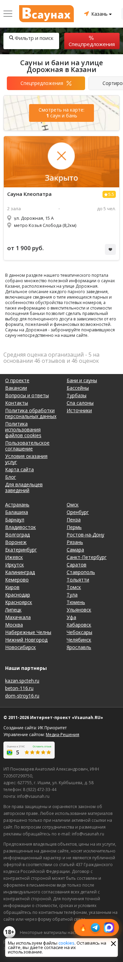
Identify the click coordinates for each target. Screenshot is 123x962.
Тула (72, 595)
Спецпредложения (92, 44)
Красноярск (18, 602)
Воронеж (16, 542)
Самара (75, 549)
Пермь (74, 527)
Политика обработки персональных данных (30, 413)
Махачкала (18, 617)
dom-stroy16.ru (22, 696)
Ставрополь (81, 572)
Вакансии (16, 388)
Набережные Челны (28, 632)
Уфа (71, 617)
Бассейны (78, 388)
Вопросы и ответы (27, 395)
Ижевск (14, 557)
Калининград (20, 572)
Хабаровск (79, 625)
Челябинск (79, 640)
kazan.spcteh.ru (22, 681)
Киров (12, 587)
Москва (14, 625)
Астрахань (17, 504)
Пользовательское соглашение (27, 445)
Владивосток (20, 527)
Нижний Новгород (26, 640)
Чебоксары (79, 632)
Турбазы (76, 395)
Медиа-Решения (62, 734)
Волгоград (17, 534)
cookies (66, 943)
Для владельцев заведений (24, 487)
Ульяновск (79, 610)
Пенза (74, 519)
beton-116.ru (19, 688)
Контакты (16, 403)
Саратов (76, 565)
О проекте (17, 380)
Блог (10, 477)
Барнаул (14, 519)
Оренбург (78, 512)
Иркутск (14, 565)
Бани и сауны (82, 380)
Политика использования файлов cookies (23, 429)
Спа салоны (80, 403)
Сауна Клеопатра (29, 194)
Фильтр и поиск (34, 37)
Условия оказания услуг (26, 459)
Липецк (13, 610)
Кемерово (17, 580)
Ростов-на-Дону (85, 534)
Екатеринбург (21, 549)
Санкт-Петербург (87, 557)
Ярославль (79, 647)
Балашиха (16, 512)
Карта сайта (19, 469)
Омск (73, 504)
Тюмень (76, 602)
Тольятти (78, 580)
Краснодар (17, 595)
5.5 (111, 194)
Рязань (75, 542)
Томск (74, 587)
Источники (79, 410)
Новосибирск (20, 647)
